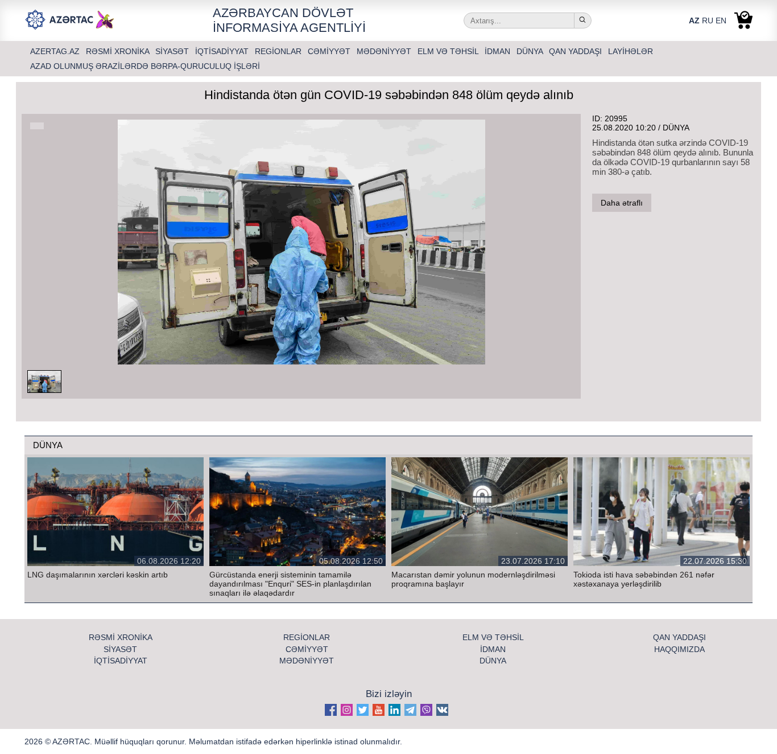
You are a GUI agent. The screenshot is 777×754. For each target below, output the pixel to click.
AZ (694, 20)
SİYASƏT (173, 51)
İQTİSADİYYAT (223, 51)
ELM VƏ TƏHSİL (449, 51)
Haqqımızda (679, 649)
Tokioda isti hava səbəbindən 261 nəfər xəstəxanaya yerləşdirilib (643, 579)
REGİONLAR (279, 51)
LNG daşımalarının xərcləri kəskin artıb (97, 574)
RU (707, 20)
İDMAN (499, 51)
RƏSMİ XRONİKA (118, 51)
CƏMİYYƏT (330, 51)
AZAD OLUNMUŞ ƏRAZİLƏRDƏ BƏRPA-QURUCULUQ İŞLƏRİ (145, 66)
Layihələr (630, 51)
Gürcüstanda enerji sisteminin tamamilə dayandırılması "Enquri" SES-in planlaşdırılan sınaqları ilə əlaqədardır (290, 583)
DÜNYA (530, 51)
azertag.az (56, 51)
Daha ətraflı (622, 202)
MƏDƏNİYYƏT (385, 51)
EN (721, 20)
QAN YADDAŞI (576, 51)
